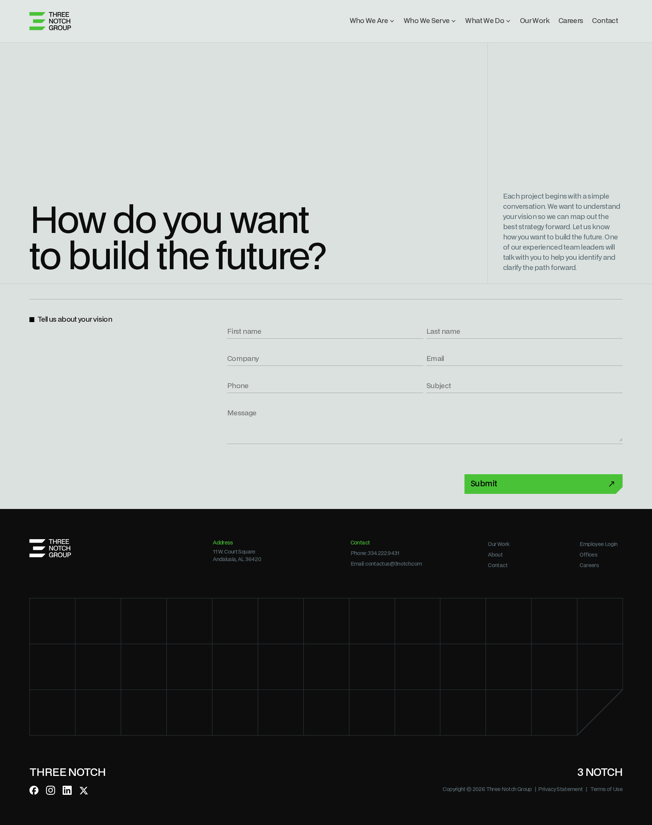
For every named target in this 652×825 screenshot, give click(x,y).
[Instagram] (50, 790)
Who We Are (369, 21)
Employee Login (598, 544)
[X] (83, 790)
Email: (386, 563)
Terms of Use (606, 789)
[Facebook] (33, 790)
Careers (570, 21)
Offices (588, 554)
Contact (605, 21)
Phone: (375, 553)
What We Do (484, 21)
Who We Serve (426, 21)
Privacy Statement (560, 789)
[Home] (50, 21)
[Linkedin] (67, 790)
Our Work (534, 21)
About (495, 554)
